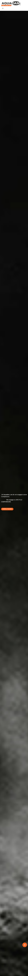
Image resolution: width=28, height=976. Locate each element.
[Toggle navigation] (2, 8)
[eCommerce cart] (25, 3)
